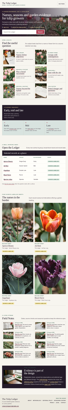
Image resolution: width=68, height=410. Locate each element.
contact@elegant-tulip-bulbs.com (10, 406)
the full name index (9, 184)
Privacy (52, 402)
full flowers (51, 128)
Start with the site (54, 73)
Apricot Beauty (8, 161)
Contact (63, 402)
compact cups (12, 128)
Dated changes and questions (55, 90)
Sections (62, 4)
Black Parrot (7, 175)
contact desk (54, 382)
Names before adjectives (21, 56)
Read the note (18, 324)
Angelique (7, 170)
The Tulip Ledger (13, 4)
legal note (47, 384)
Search (40, 32)
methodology (43, 379)
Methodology (37, 400)
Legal (57, 402)
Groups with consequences (53, 56)
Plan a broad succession (21, 73)
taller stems (31, 128)
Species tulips (8, 179)
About (30, 400)
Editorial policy (48, 400)
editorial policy (28, 382)
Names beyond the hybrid (23, 90)
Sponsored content (60, 400)
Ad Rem (6, 166)
